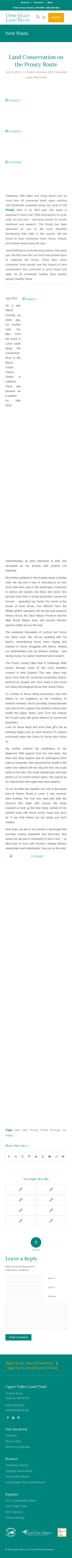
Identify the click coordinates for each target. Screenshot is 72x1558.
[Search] (36, 17)
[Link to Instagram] (18, 1417)
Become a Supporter (17, 1447)
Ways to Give (13, 1441)
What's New (40, 77)
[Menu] (44, 17)
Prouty (34, 1130)
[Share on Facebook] (9, 1156)
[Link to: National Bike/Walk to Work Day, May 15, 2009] (20, 1189)
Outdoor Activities (36, 72)
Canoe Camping (14, 1518)
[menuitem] (25, 2)
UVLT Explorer (14, 1512)
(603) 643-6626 (15, 1405)
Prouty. (10, 210)
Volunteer (11, 1436)
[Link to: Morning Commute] (20, 1210)
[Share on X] (16, 1156)
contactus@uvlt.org (17, 1410)
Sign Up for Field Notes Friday (32, 1368)
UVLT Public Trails (16, 1506)
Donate (56, 18)
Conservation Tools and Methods (25, 1482)
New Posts (16, 33)
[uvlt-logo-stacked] (29, 17)
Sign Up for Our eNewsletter (29, 1363)
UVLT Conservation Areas (20, 1501)
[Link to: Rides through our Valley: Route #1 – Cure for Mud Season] (20, 1221)
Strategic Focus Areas (18, 1471)
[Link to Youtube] (13, 1417)
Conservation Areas (17, 1477)
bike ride (21, 1130)
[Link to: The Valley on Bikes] (20, 1200)
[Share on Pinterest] (29, 1156)
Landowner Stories (16, 1465)
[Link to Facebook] (7, 1417)
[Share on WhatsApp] (22, 1156)
